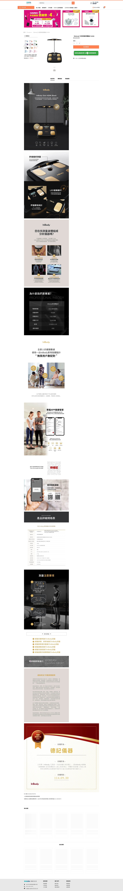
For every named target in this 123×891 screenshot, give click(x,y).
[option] (30, 51)
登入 (94, 2)
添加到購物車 (86, 47)
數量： (74, 40)
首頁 (24, 32)
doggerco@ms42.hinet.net (32, 888)
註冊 (97, 2)
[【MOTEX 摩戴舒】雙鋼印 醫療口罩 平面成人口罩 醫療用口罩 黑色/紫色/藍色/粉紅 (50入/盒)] (30, 46)
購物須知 (60, 78)
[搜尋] (56, 3)
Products (29, 32)
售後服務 (67, 78)
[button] (24, 46)
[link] (30, 831)
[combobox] (55, 3)
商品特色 (52, 78)
